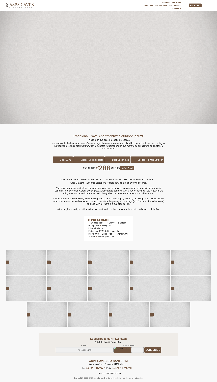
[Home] (20, 5)
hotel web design (124, 378)
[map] (210, 5)
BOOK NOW (195, 5)
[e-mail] (207, 5)
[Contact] (187, 5)
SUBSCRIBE (153, 349)
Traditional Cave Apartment (155, 5)
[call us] (204, 5)
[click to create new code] (122, 350)
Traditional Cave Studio (171, 3)
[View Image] (26, 262)
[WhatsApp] (133, 368)
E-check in (176, 8)
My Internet (136, 378)
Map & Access (175, 5)
